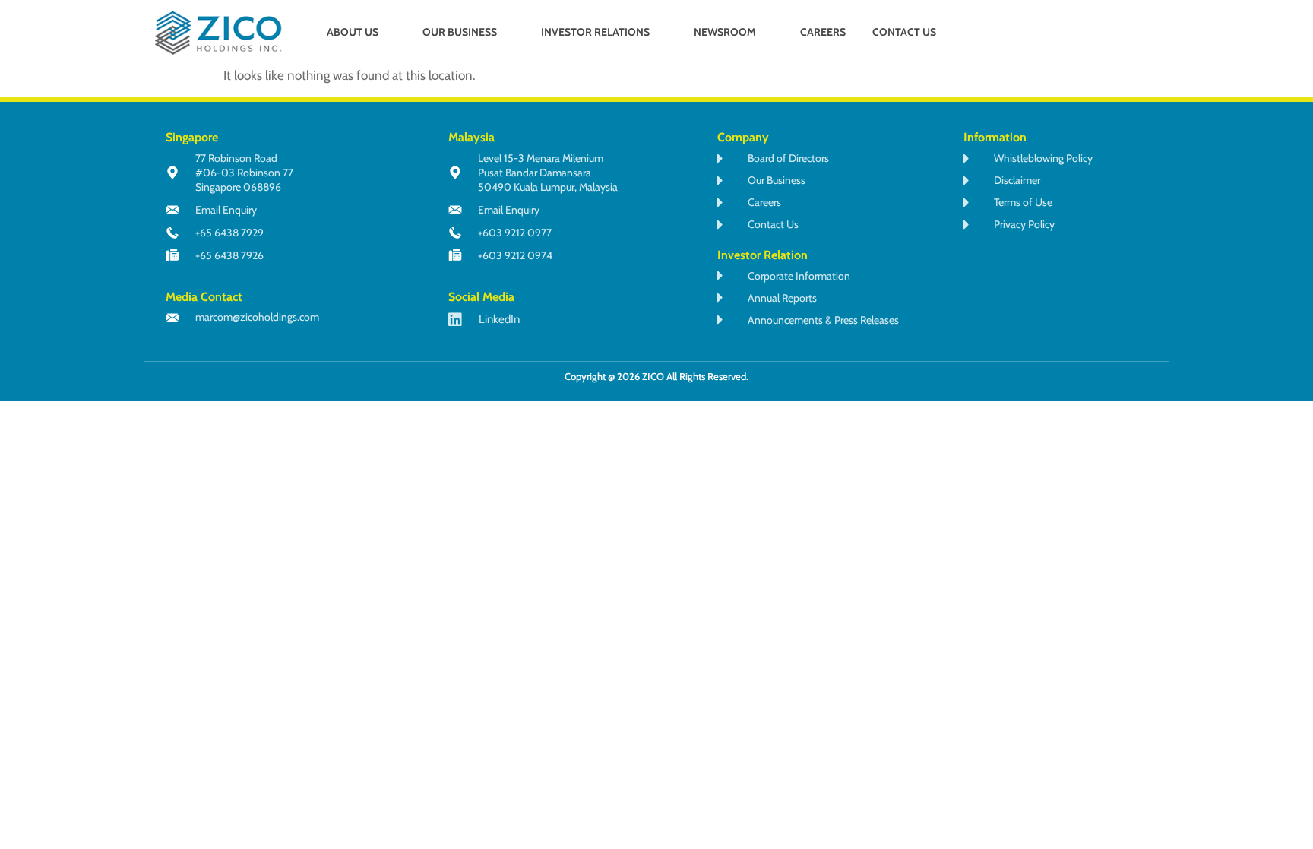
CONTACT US (904, 32)
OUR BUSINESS (459, 32)
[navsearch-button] (1085, 33)
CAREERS (823, 32)
